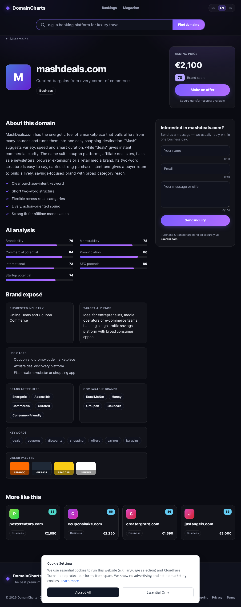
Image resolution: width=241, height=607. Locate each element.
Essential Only (158, 592)
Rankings (109, 8)
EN (222, 8)
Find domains (188, 24)
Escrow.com (169, 239)
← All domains (17, 39)
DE (213, 8)
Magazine (131, 8)
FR (230, 8)
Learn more (70, 581)
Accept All (83, 592)
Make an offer (202, 90)
